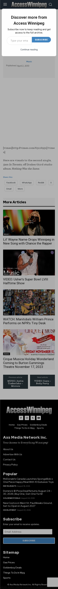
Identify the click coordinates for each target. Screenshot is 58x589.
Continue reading (29, 49)
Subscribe (41, 39)
